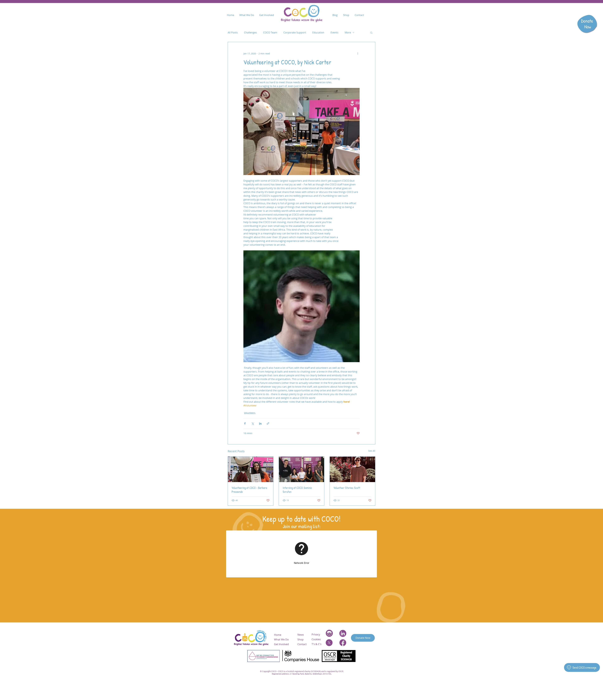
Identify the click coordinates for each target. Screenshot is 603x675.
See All (371, 450)
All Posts (233, 32)
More (348, 32)
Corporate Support (294, 32)
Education (318, 32)
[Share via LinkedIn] (260, 423)
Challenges (250, 32)
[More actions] (358, 53)
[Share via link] (267, 423)
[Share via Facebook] (244, 423)
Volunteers (249, 412)
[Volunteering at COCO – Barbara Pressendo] (250, 469)
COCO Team (270, 32)
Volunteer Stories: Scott (347, 488)
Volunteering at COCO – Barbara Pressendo (249, 490)
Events (334, 32)
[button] (371, 32)
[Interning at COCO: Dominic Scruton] (301, 469)
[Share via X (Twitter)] (252, 423)
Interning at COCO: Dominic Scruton (297, 490)
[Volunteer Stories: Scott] (352, 469)
